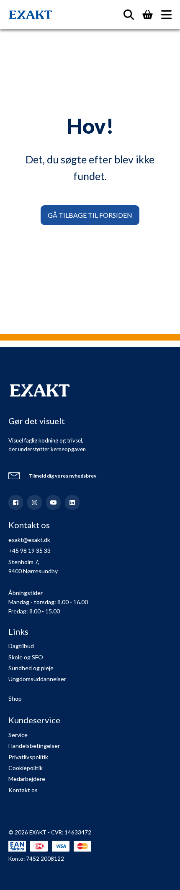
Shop (15, 698)
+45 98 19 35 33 (29, 550)
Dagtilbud (21, 645)
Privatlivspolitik (28, 756)
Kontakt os (23, 789)
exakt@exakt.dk (29, 539)
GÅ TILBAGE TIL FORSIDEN (90, 215)
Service (18, 734)
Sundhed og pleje (31, 667)
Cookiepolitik (25, 767)
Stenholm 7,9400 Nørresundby (33, 566)
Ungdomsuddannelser (37, 678)
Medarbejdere (26, 778)
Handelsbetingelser (34, 745)
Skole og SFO (25, 657)
